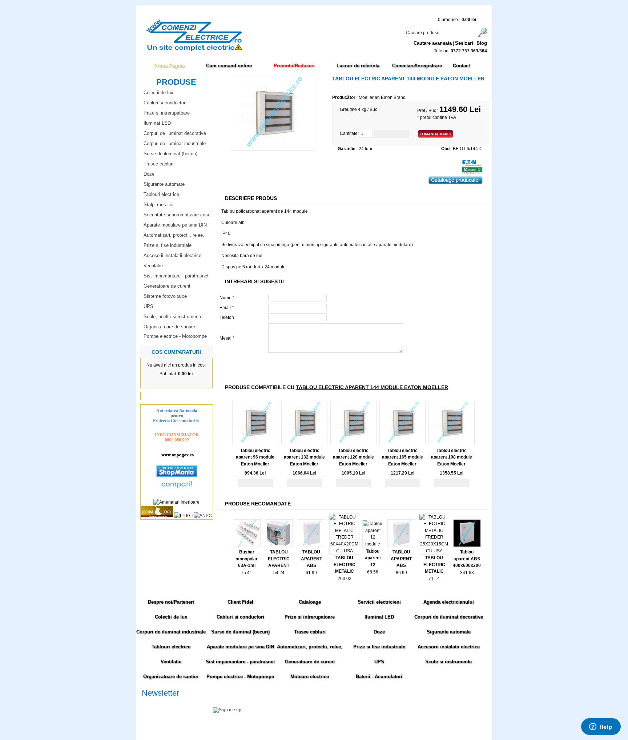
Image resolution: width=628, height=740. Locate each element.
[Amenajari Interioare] (176, 502)
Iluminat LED (157, 123)
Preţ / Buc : (428, 110)
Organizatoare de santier (169, 326)
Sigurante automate (164, 184)
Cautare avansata (433, 43)
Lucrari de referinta (358, 65)
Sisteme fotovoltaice (165, 296)
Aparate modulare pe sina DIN (175, 225)
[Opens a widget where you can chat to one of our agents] (601, 727)
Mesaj (227, 338)
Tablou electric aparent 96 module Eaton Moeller (255, 457)
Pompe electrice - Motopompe (175, 336)
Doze (149, 174)
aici (431, 717)
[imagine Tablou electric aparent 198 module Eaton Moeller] (451, 443)
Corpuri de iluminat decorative (175, 133)
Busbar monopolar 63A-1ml (247, 558)
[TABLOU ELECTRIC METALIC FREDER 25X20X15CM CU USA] (434, 550)
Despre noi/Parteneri (171, 602)
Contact (461, 65)
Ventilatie (153, 265)
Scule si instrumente (448, 661)
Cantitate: (349, 133)
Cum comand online (229, 65)
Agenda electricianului (448, 602)
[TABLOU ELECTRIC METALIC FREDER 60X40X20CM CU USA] (344, 550)
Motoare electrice (309, 676)
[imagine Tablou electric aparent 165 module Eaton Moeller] (402, 443)
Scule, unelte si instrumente (173, 316)
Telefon (227, 317)
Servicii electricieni (379, 602)
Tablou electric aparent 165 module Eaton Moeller (402, 457)
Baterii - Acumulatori (379, 676)
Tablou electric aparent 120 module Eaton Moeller (353, 457)
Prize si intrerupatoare (167, 113)
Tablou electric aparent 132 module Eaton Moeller (304, 457)
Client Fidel (240, 602)
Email (227, 307)
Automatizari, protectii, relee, (174, 235)
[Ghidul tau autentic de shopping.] (177, 488)
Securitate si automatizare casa (177, 214)
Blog (481, 43)
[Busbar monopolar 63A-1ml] (247, 545)
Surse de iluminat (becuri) (170, 153)
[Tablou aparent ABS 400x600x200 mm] (467, 545)
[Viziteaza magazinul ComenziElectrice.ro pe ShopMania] (176, 475)
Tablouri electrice (161, 194)
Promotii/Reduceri (294, 65)
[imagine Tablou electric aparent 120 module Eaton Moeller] (353, 443)
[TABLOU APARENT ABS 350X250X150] (311, 545)
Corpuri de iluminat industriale (175, 143)
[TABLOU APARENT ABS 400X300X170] (401, 545)
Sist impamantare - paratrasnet (176, 276)
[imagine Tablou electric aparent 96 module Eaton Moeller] (255, 443)
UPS (148, 306)
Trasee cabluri (158, 164)
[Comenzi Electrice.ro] (141, 50)
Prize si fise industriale (168, 245)
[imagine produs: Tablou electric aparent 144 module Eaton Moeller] (272, 149)
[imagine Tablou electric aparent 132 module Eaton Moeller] (304, 443)
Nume (227, 297)
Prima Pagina (169, 65)
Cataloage (310, 602)
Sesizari (464, 43)
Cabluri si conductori (165, 102)
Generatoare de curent (167, 286)
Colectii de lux (158, 92)
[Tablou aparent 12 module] (372, 544)
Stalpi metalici (158, 204)
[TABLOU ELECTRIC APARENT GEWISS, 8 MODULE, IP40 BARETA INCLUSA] (279, 545)
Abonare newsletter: (161, 701)
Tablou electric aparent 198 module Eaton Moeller (451, 457)
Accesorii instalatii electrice (172, 255)
